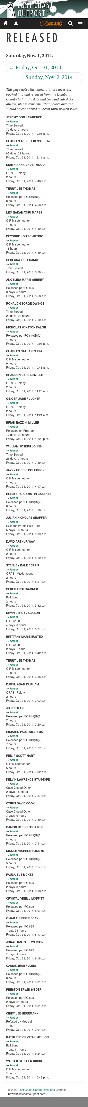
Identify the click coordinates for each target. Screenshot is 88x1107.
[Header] (44, 9)
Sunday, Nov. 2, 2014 (52, 77)
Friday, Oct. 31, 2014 (35, 67)
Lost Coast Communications (36, 1090)
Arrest (14, 121)
